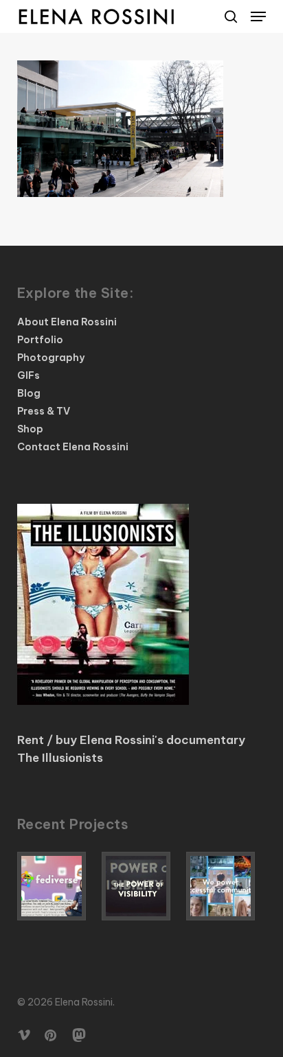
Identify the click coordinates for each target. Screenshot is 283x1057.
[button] (258, 16)
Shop (30, 429)
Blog (29, 393)
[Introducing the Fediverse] (57, 886)
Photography (50, 357)
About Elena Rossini (67, 322)
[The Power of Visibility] (141, 886)
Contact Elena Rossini (72, 447)
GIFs (28, 375)
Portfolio (40, 340)
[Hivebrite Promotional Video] (226, 886)
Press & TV (43, 411)
